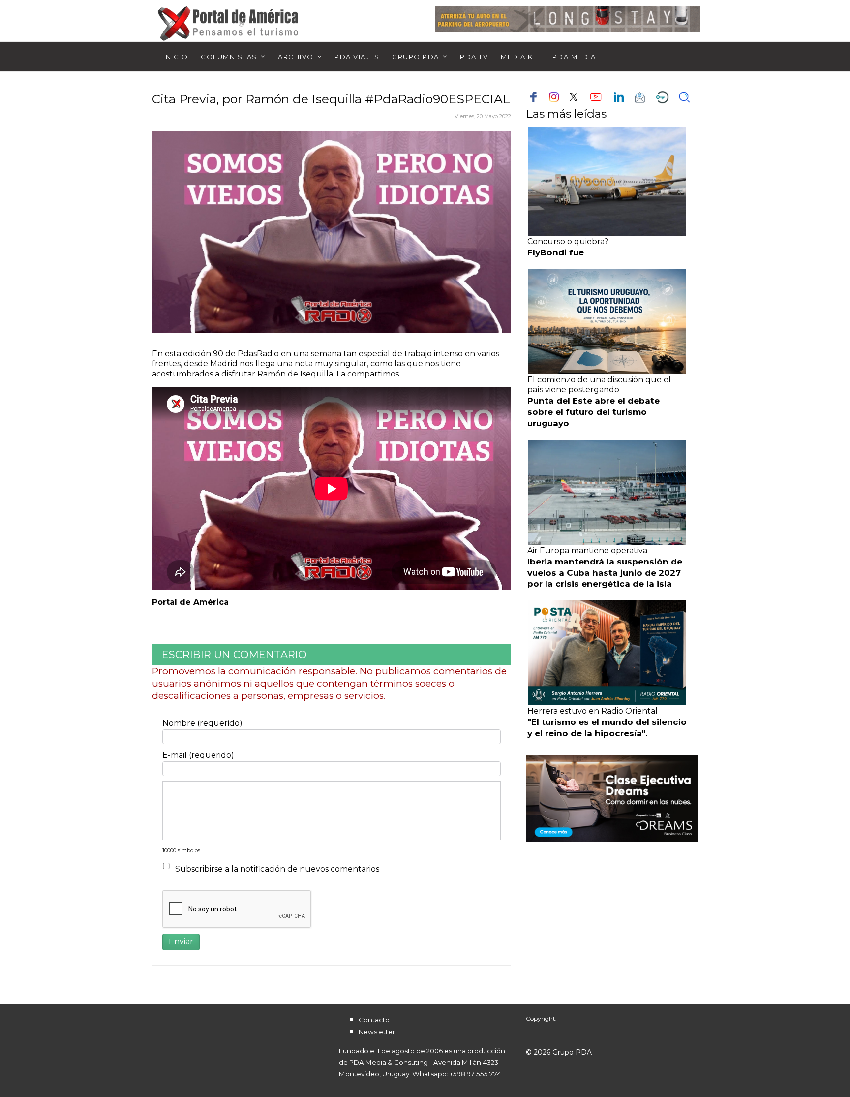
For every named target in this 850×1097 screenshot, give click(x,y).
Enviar (181, 941)
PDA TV (474, 57)
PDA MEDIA (574, 57)
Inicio (175, 57)
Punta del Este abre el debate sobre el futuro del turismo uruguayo (593, 412)
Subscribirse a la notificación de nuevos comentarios (277, 869)
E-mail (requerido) (198, 755)
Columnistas (229, 57)
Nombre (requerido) (202, 723)
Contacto (374, 1020)
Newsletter (377, 1031)
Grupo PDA (415, 57)
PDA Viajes (356, 57)
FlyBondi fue (555, 252)
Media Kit (520, 57)
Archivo (296, 57)
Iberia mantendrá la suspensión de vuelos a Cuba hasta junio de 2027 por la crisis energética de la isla (604, 573)
